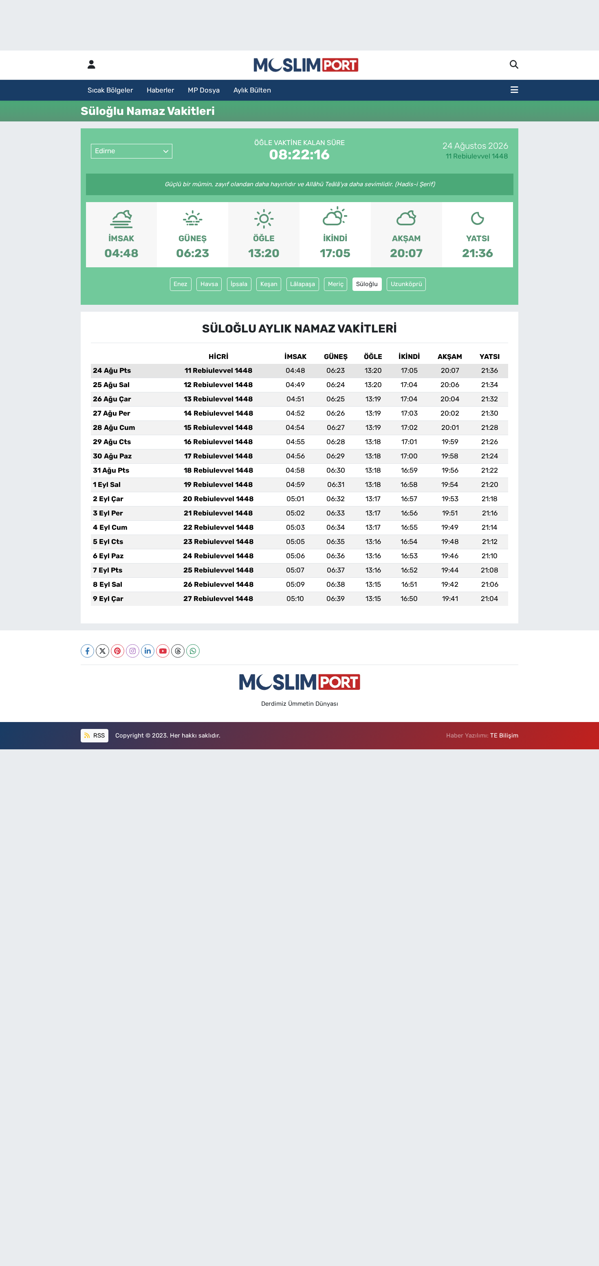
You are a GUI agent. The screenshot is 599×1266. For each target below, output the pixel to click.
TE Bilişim (504, 735)
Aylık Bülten (252, 90)
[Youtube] (163, 651)
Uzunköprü (406, 284)
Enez (180, 284)
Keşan (268, 284)
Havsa (209, 284)
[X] (102, 651)
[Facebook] (87, 651)
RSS (98, 735)
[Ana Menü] (514, 90)
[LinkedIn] (147, 651)
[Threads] (178, 651)
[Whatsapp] (193, 651)
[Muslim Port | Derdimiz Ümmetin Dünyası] (306, 65)
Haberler (160, 90)
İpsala (239, 284)
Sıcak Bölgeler (110, 90)
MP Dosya (204, 90)
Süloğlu (367, 284)
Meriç (336, 284)
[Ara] (514, 65)
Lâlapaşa (302, 284)
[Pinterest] (117, 651)
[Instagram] (132, 651)
